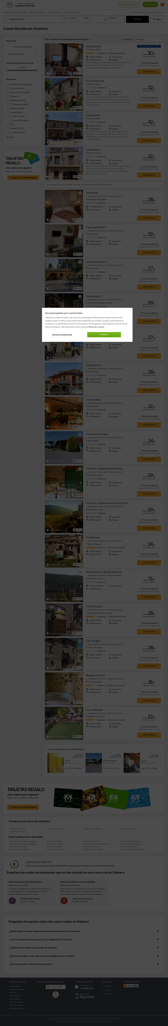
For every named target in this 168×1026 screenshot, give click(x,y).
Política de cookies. (96, 327)
